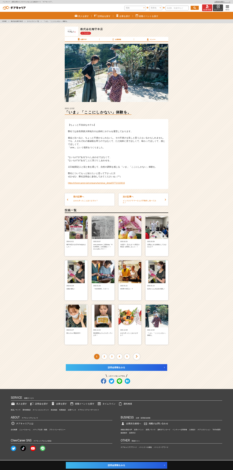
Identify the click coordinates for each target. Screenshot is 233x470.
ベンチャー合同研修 (179, 430)
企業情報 (118, 39)
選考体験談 (27, 410)
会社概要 (14, 430)
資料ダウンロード (163, 430)
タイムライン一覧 (33, 21)
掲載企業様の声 (126, 430)
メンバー (153, 39)
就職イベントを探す (84, 404)
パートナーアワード (161, 447)
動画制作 (124, 433)
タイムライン (108, 404)
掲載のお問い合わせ (158, 423)
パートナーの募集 (145, 447)
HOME (4, 21)
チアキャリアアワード (129, 447)
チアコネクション (204, 430)
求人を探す (21, 404)
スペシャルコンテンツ (41, 410)
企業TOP (83, 39)
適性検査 (128, 404)
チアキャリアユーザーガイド (88, 410)
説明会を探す (41, 404)
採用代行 (132, 433)
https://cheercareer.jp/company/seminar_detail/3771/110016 (96, 183)
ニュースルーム (25, 430)
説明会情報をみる (116, 367)
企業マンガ (72, 410)
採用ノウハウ (150, 430)
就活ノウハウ (15, 410)
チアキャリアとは (24, 423)
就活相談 (54, 410)
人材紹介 (192, 430)
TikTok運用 (216, 430)
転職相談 (62, 410)
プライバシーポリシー (57, 430)
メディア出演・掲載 (40, 430)
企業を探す (61, 404)
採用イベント (139, 430)
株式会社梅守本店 (17, 21)
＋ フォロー (86, 33)
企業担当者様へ (222, 2)
